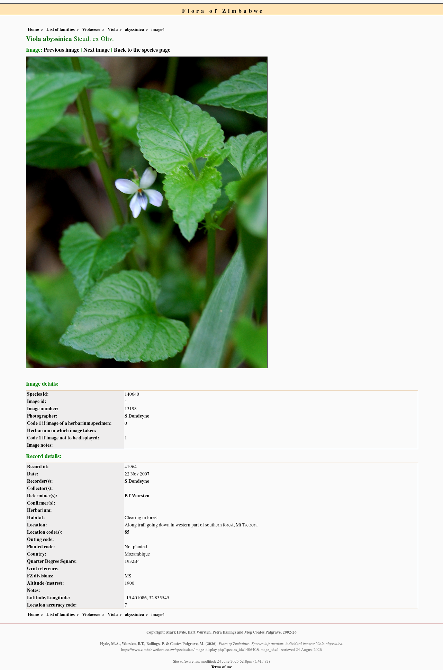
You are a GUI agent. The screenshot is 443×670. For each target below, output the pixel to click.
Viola (113, 29)
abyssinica (134, 29)
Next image (96, 49)
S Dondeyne (137, 415)
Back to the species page (142, 49)
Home (33, 29)
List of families (60, 29)
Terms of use (221, 667)
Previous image (61, 49)
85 (127, 532)
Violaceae (91, 29)
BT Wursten (137, 495)
